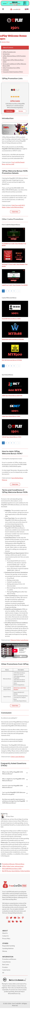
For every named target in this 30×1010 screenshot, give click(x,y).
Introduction (6, 54)
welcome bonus (19, 866)
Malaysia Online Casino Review (19, 640)
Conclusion (6, 70)
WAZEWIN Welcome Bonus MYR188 (13, 339)
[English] (26, 9)
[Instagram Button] (7, 918)
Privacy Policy (6, 938)
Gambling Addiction (8, 948)
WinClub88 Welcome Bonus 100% (11, 868)
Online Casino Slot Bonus (18, 756)
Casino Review (6, 962)
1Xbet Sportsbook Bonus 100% (11, 416)
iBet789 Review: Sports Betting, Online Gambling (16, 871)
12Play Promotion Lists (9, 52)
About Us (5, 933)
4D (3, 972)
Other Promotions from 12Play (11, 68)
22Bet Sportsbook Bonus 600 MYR (12, 395)
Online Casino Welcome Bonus (14, 207)
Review (21, 111)
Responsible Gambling (8, 946)
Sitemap (4, 951)
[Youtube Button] (11, 918)
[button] (3, 9)
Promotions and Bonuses (9, 959)
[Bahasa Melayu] (28, 9)
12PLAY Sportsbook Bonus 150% (11, 437)
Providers (5, 967)
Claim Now (9, 111)
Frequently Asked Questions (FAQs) (13, 72)
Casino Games (6, 970)
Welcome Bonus (19, 864)
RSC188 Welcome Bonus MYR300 (12, 360)
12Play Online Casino (8, 866)
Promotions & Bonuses (8, 864)
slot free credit (10, 164)
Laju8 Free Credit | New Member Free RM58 (15, 285)
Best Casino (5, 964)
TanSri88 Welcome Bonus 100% (11, 318)
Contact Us (5, 936)
